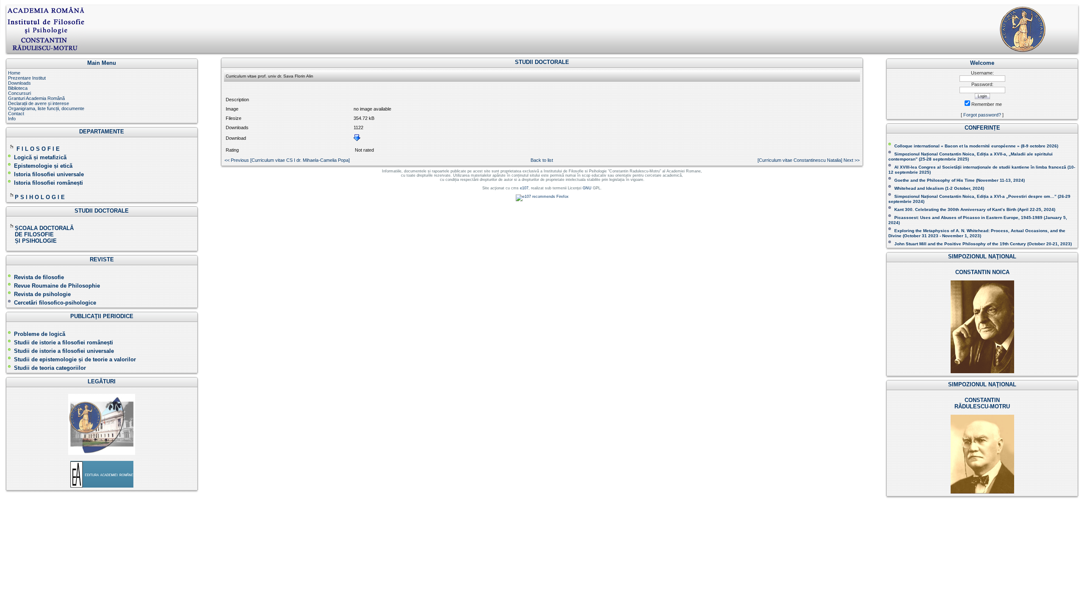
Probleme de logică (39, 334)
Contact (16, 113)
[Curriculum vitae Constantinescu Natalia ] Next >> (809, 160)
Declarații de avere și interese (38, 103)
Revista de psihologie (42, 294)
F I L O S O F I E (38, 149)
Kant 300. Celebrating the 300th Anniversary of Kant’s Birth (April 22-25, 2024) (974, 209)
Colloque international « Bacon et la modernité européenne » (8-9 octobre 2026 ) (976, 146)
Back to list (542, 160)
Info (12, 118)
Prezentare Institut (27, 77)
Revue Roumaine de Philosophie (57, 286)
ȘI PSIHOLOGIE (32, 241)
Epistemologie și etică (43, 166)
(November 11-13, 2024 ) (959, 180)
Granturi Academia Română (36, 98)
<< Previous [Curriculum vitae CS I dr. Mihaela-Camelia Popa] (287, 160)
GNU (587, 188)
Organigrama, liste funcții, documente (46, 108)
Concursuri (19, 93)
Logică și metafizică (40, 157)
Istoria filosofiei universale (49, 174)
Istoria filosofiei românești (48, 183)
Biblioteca (18, 88)
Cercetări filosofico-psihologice (55, 302)
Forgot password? (982, 114)
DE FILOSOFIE (31, 234)
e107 (524, 188)
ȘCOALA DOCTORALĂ (45, 228)
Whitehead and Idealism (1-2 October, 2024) (939, 188)
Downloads (19, 83)
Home (14, 72)
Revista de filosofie (39, 277)
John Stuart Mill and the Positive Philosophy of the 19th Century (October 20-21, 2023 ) (983, 243)
